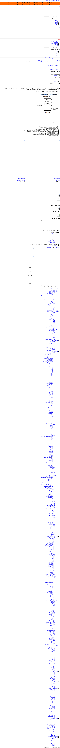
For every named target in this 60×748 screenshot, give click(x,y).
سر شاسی (53, 734)
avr (52, 421)
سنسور (56, 23)
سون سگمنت (52, 602)
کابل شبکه (53, 655)
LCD (54, 605)
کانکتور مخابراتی (52, 617)
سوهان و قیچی (52, 511)
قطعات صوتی (52, 467)
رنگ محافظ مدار (52, 708)
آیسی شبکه (51, 412)
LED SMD (51, 460)
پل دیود (51, 389)
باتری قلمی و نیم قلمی (48, 586)
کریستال (53, 468)
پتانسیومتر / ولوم (49, 383)
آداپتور (52, 578)
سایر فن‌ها (53, 615)
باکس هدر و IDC (52, 634)
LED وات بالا (50, 447)
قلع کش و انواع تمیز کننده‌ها (47, 482)
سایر (54, 309)
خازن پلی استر (50, 359)
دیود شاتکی (51, 387)
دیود (54, 386)
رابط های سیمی (52, 652)
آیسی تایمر (51, 411)
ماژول (56, 20)
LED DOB (51, 451)
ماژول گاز (53, 558)
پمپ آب (53, 338)
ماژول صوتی (52, 556)
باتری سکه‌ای (50, 587)
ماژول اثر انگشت (52, 538)
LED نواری (51, 450)
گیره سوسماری (52, 641)
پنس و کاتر (53, 510)
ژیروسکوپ (53, 533)
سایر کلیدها (53, 735)
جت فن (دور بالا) (52, 612)
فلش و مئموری (52, 319)
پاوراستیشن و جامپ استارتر (49, 297)
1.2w (52, 369)
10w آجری (51, 375)
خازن (54, 352)
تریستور (51, 440)
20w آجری (51, 376)
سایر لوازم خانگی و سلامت (50, 339)
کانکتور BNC (52, 625)
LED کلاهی (51, 446)
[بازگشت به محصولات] (43, 60)
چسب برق (53, 692)
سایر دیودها (51, 395)
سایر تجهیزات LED (49, 462)
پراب (54, 650)
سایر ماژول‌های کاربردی (50, 575)
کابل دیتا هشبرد (52, 661)
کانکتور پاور (53, 619)
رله (54, 470)
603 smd (51, 377)
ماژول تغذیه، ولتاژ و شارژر (50, 544)
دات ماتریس (53, 601)
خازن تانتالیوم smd (49, 363)
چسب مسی (53, 695)
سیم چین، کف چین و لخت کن (49, 508)
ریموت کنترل (52, 682)
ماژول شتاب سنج (52, 562)
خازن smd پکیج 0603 (49, 354)
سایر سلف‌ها (50, 434)
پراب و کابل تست (52, 501)
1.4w (52, 370)
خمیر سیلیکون (52, 700)
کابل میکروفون (52, 660)
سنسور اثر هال (52, 530)
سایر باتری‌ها (50, 596)
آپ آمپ (45, 58)
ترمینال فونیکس (52, 725)
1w (52, 368)
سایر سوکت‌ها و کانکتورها (50, 644)
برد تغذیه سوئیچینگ (49, 584)
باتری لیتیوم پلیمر (49, 592)
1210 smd (51, 432)
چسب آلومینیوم (52, 693)
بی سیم (53, 686)
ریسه (52, 296)
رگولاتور (51, 397)
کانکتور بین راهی (52, 620)
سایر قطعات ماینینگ (51, 350)
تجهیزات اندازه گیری (51, 498)
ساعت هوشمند (52, 317)
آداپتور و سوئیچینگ (51, 577)
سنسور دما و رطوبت (51, 521)
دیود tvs (51, 394)
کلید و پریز (53, 743)
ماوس (54, 323)
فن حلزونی (53, 611)
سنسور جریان (52, 527)
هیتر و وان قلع (50, 479)
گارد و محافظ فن (52, 614)
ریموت (54, 687)
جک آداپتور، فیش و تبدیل (50, 622)
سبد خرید (30, 279)
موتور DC (53, 517)
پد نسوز (51, 492)
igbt (52, 404)
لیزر (52, 455)
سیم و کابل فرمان (51, 648)
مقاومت (56, 24)
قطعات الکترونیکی (54, 58)
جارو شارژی (53, 307)
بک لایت (53, 669)
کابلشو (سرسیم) (52, 639)
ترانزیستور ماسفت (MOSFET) (47, 436)
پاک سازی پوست (52, 330)
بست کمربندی (52, 709)
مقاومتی (51, 425)
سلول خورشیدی (52, 599)
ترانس (54, 674)
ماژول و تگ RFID (51, 566)
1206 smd (51, 381)
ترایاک (52, 439)
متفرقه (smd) (50, 413)
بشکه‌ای (51, 426)
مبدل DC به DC (52, 680)
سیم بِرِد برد (53, 651)
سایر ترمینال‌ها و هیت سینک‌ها (49, 728)
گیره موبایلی (50, 495)
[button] (56, 180)
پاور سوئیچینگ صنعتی (49, 581)
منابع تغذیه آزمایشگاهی (48, 582)
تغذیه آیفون (53, 677)
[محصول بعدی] (41, 59)
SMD (52, 438)
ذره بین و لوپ (52, 502)
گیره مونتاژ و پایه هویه (49, 481)
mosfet (52, 403)
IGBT (52, 437)
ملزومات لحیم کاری (49, 496)
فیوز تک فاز (53, 740)
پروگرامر (53, 500)
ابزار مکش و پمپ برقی (48, 486)
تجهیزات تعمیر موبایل (51, 489)
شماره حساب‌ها (52, 235)
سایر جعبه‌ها (53, 721)
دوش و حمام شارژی (51, 304)
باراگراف (53, 603)
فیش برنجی (53, 636)
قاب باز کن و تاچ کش (49, 490)
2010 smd (51, 380)
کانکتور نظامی (52, 627)
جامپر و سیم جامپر (51, 663)
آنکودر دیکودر (50, 406)
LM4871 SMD (33, 61)
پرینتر (54, 322)
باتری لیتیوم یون (50, 591)
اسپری (54, 507)
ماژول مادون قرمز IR (51, 569)
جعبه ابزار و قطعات (51, 515)
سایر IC (51, 414)
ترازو (54, 336)
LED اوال (51, 459)
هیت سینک (53, 726)
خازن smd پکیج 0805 (49, 355)
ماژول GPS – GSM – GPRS (50, 552)
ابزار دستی (53, 516)
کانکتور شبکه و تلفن (51, 626)
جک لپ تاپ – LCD (51, 633)
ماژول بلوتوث (52, 540)
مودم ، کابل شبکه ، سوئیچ (50, 326)
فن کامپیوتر (53, 613)
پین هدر (53, 621)
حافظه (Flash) (48, 402)
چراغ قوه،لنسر (50, 293)
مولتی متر (53, 499)
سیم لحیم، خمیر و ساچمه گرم (47, 477)
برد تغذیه (53, 679)
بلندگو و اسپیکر (52, 513)
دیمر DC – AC (52, 555)
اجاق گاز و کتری (52, 306)
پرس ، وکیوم (52, 335)
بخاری (52, 302)
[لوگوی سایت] (55, 15)
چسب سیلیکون (52, 699)
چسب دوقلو (53, 697)
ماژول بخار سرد (52, 542)
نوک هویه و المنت (49, 480)
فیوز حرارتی (50, 465)
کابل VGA (53, 658)
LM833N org (57, 178)
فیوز (54, 463)
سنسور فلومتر (52, 532)
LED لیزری (51, 461)
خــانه (30, 267)
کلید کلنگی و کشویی (51, 731)
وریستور (53, 469)
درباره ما (53, 234)
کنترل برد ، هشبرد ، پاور (50, 347)
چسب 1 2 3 (53, 698)
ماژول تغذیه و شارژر (51, 597)
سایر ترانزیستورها (49, 441)
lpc (52, 417)
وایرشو (54, 640)
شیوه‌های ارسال (52, 242)
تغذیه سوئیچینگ (50, 400)
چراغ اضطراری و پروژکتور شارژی (46, 295)
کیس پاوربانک (52, 719)
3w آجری (51, 373)
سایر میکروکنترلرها (49, 423)
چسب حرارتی (52, 696)
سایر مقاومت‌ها (50, 385)
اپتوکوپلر (53, 473)
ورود (30, 282)
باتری (57, 21)
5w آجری (51, 374)
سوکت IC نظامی (52, 632)
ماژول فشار (53, 557)
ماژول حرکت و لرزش (51, 547)
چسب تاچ (53, 707)
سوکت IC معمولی (51, 631)
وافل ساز (53, 332)
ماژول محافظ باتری (51, 539)
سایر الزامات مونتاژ (49, 488)
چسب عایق (53, 690)
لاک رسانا (53, 706)
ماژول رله (53, 573)
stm (52, 418)
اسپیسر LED (50, 458)
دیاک (52, 391)
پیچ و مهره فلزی (52, 715)
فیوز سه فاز (53, 741)
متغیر (52, 429)
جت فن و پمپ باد (52, 303)
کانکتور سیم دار (52, 638)
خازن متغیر (51, 364)
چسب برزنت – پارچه (51, 691)
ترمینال (53, 745)
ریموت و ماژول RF (51, 550)
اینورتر (52, 583)
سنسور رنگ (53, 526)
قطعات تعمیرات (52, 341)
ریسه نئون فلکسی (47, 457)
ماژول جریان (52, 568)
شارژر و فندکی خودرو (51, 316)
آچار (54, 514)
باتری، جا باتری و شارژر (50, 585)
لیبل (54, 717)
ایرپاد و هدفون (52, 313)
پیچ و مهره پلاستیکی (51, 716)
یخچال (52, 301)
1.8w (52, 371)
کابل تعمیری (53, 659)
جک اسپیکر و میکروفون (50, 630)
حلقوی (51, 427)
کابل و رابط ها (52, 348)
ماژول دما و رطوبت (51, 549)
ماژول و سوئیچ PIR (51, 561)
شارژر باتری (50, 594)
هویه (52, 478)
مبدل (54, 320)
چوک (52, 428)
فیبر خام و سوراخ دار (51, 518)
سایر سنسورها (52, 535)
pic (52, 416)
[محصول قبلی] (59, 59)
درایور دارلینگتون (49, 409)
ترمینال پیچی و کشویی (51, 724)
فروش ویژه (30, 275)
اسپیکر (54, 321)
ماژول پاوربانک (52, 572)
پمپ (54, 609)
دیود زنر (51, 388)
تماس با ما (53, 233)
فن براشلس (53, 610)
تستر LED (51, 448)
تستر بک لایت (52, 670)
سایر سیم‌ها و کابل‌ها (51, 665)
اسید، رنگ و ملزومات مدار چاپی (47, 483)
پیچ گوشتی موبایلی (49, 491)
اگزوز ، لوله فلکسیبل (51, 343)
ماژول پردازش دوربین (51, 543)
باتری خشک (50, 590)
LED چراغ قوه (50, 453)
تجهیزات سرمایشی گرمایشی (49, 298)
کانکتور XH (53, 643)
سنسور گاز (53, 525)
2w (52, 372)
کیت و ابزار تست (49, 494)
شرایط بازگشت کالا (51, 241)
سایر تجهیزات (50, 497)
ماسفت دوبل (50, 407)
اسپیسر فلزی (52, 711)
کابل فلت (53, 649)
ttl (52, 419)
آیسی (48, 58)
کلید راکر (53, 732)
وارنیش (53, 664)
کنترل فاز (53, 738)
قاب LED (51, 449)
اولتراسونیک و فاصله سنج (50, 537)
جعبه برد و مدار (52, 720)
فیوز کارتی (51, 466)
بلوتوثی (56, 22)
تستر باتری (51, 595)
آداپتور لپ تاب (52, 678)
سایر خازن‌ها (50, 366)
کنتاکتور (53, 744)
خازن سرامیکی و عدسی (48, 358)
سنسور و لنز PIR (52, 523)
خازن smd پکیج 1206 (49, 357)
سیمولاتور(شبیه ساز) (51, 345)
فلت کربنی (53, 653)
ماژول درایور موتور (51, 548)
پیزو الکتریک (53, 534)
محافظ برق (53, 739)
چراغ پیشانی (50, 294)
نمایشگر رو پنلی (52, 606)
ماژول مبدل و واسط (51, 559)
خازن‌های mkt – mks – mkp (48, 361)
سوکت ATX (53, 635)
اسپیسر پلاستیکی (52, 712)
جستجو (30, 271)
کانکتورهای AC (52, 624)
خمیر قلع (53, 701)
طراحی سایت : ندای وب (55, 288)
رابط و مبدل (53, 654)
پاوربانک (53, 312)
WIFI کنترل (53, 683)
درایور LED (51, 408)
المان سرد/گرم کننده (51, 727)
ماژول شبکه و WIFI (51, 563)
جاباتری (51, 593)
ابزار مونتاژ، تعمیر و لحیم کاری (49, 476)
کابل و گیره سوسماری (51, 662)
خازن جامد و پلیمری (49, 362)
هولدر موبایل (52, 314)
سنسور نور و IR (52, 524)
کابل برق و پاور (52, 646)
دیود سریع (51, 393)
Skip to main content (56, 0)
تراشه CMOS (50, 420)
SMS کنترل (53, 684)
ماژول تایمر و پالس (51, 546)
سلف (54, 424)
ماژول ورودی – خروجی (50, 564)
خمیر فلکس (53, 702)
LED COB (51, 452)
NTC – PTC (53, 472)
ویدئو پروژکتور (52, 325)
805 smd (51, 378)
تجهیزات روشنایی (52, 292)
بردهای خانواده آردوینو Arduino (49, 574)
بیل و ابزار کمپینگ (52, 305)
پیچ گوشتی (53, 504)
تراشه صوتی (50, 398)
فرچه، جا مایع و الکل (49, 487)
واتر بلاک (53, 349)
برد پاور (53, 668)
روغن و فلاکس (50, 485)
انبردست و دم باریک (51, 509)
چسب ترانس (52, 705)
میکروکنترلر (53, 415)
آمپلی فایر (51, 401)
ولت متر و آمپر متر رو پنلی (50, 545)
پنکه (52, 300)
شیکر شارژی (52, 333)
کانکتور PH (53, 642)
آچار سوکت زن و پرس (51, 505)
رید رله (54, 471)
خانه (59, 58)
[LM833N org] (42, 174)
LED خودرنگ (50, 444)
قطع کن (53, 344)
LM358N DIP (51, 61)
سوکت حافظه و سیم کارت (50, 623)
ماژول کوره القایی (51, 567)
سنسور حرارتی (52, 529)
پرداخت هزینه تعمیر (51, 236)
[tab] (56, 81)
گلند (54, 713)
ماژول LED (53, 553)
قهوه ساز (53, 334)
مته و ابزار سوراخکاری (51, 506)
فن (54, 342)
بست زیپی (53, 710)
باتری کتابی (51, 588)
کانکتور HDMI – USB (51, 629)
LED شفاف (50, 445)
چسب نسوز (53, 703)
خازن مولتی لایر (50, 360)
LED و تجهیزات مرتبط (51, 442)
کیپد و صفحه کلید (52, 730)
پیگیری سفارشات (52, 240)
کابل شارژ (53, 315)
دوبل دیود (51, 392)
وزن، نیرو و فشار (52, 528)
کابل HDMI (53, 657)
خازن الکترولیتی (50, 353)
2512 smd (51, 382)
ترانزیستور (53, 435)
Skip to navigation (48, 0)
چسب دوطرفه (52, 689)
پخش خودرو (53, 324)
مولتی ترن (51, 384)
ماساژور (53, 331)
